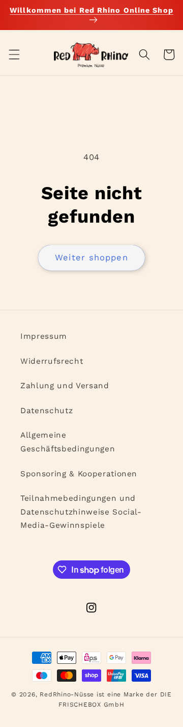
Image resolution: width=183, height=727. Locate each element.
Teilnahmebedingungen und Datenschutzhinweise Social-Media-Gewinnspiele (81, 512)
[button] (14, 54)
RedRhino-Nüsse (67, 694)
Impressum (43, 336)
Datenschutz (46, 410)
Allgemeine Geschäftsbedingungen (67, 441)
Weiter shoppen (91, 257)
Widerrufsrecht (51, 361)
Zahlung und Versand (64, 385)
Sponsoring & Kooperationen (78, 473)
